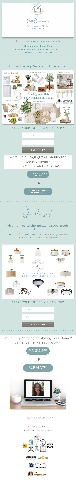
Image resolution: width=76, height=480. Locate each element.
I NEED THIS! (38, 150)
